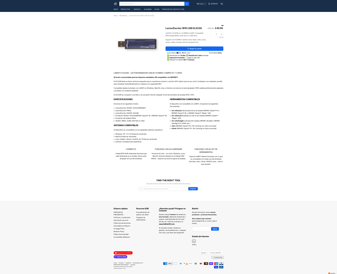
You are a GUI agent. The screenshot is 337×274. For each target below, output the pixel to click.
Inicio (116, 9)
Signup (215, 229)
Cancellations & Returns (122, 226)
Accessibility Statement (122, 237)
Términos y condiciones (122, 217)
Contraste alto (217, 257)
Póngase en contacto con (173, 9)
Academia (148, 9)
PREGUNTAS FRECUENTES (121, 264)
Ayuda (156, 9)
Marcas (137, 9)
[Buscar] (186, 4)
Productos (125, 9)
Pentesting (123, 15)
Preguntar (193, 188)
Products (121, 263)
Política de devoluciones (122, 223)
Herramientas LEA (138, 263)
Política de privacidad (121, 234)
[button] (332, 273)
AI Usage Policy (119, 229)
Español (203, 253)
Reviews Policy (119, 231)
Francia (216, 253)
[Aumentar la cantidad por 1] (221, 34)
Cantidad (221, 37)
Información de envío (121, 220)
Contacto (132, 264)
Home (115, 263)
